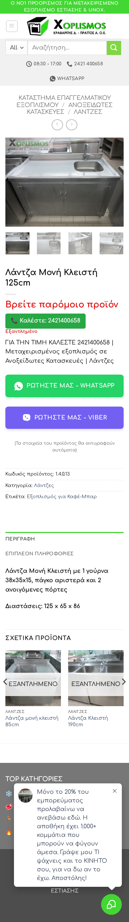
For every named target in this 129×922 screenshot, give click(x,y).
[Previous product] (71, 124)
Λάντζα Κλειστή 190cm (88, 721)
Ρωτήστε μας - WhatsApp (71, 386)
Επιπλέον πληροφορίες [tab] (39, 553)
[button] (12, 26)
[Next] (112, 182)
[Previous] (16, 182)
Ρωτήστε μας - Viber (70, 417)
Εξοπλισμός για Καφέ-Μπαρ (62, 496)
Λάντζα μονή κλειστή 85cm (31, 721)
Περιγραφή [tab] (20, 539)
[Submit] (114, 48)
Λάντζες (88, 112)
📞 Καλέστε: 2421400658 (45, 321)
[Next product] (57, 124)
